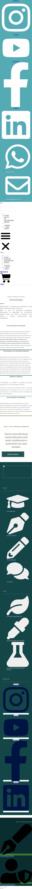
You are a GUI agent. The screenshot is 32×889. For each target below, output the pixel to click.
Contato (7, 225)
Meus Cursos (6, 227)
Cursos (6, 215)
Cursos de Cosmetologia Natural (9, 219)
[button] (5, 242)
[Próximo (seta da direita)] (2, 888)
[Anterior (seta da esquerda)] (0, 888)
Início (2, 292)
